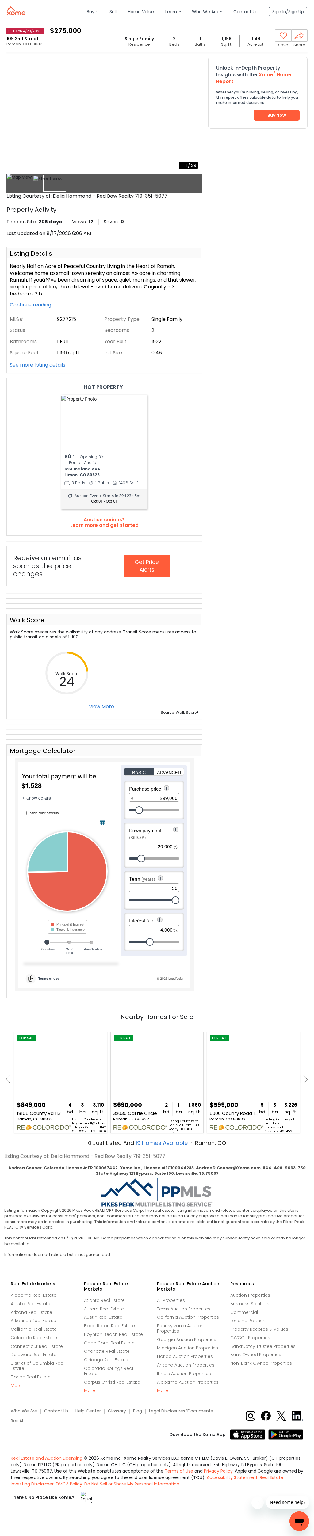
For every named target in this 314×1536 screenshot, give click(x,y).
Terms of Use (179, 1471)
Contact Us (56, 1411)
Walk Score (27, 620)
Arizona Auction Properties (185, 1365)
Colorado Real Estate (34, 1338)
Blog (137, 1411)
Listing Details (31, 253)
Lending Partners (248, 1320)
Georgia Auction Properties (186, 1339)
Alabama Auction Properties (188, 1382)
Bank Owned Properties (255, 1355)
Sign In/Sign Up (288, 12)
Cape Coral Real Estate (109, 1343)
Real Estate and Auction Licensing (46, 1458)
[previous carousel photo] (14, 114)
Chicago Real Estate (106, 1360)
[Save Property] (283, 36)
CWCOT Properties (250, 1338)
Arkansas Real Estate (33, 1320)
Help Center (88, 1411)
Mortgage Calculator (42, 751)
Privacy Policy (218, 1471)
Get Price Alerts (147, 565)
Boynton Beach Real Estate (113, 1334)
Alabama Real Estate (33, 1295)
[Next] (304, 1079)
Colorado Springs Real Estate (108, 1371)
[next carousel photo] (194, 114)
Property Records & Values (259, 1329)
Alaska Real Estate (30, 1304)
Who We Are (24, 1411)
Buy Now (276, 115)
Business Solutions (250, 1304)
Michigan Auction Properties (187, 1348)
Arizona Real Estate (31, 1312)
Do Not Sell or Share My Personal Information (131, 1484)
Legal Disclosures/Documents (181, 1411)
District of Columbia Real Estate (37, 1365)
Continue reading (31, 305)
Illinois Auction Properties (184, 1374)
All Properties (171, 1300)
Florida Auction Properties (185, 1356)
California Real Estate (34, 1329)
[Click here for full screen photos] (194, 63)
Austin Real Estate (103, 1317)
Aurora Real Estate (104, 1309)
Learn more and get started (104, 525)
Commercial (244, 1312)
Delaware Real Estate (33, 1355)
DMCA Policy (69, 1484)
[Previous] (9, 1079)
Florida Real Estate (31, 1377)
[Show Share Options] (299, 35)
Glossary (117, 1411)
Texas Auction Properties (183, 1309)
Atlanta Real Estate (104, 1300)
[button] (92, 11)
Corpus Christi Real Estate (112, 1382)
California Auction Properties (188, 1317)
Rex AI (17, 1421)
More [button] (16, 1385)
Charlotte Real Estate (107, 1351)
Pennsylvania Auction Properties (180, 1328)
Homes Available (162, 1143)
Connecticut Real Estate (37, 1346)
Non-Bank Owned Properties (261, 1363)
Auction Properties (250, 1295)
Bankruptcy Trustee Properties (263, 1346)
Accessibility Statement (232, 1477)
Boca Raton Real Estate (109, 1326)
